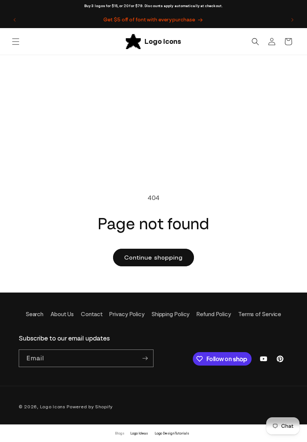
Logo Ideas (139, 433)
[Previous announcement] (14, 20)
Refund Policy (214, 314)
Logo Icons (53, 406)
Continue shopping (153, 257)
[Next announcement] (292, 20)
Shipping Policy (171, 314)
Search (34, 314)
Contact (91, 314)
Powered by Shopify (90, 406)
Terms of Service (259, 314)
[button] (15, 41)
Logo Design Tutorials (172, 433)
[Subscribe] (145, 358)
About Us (62, 314)
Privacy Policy (127, 314)
